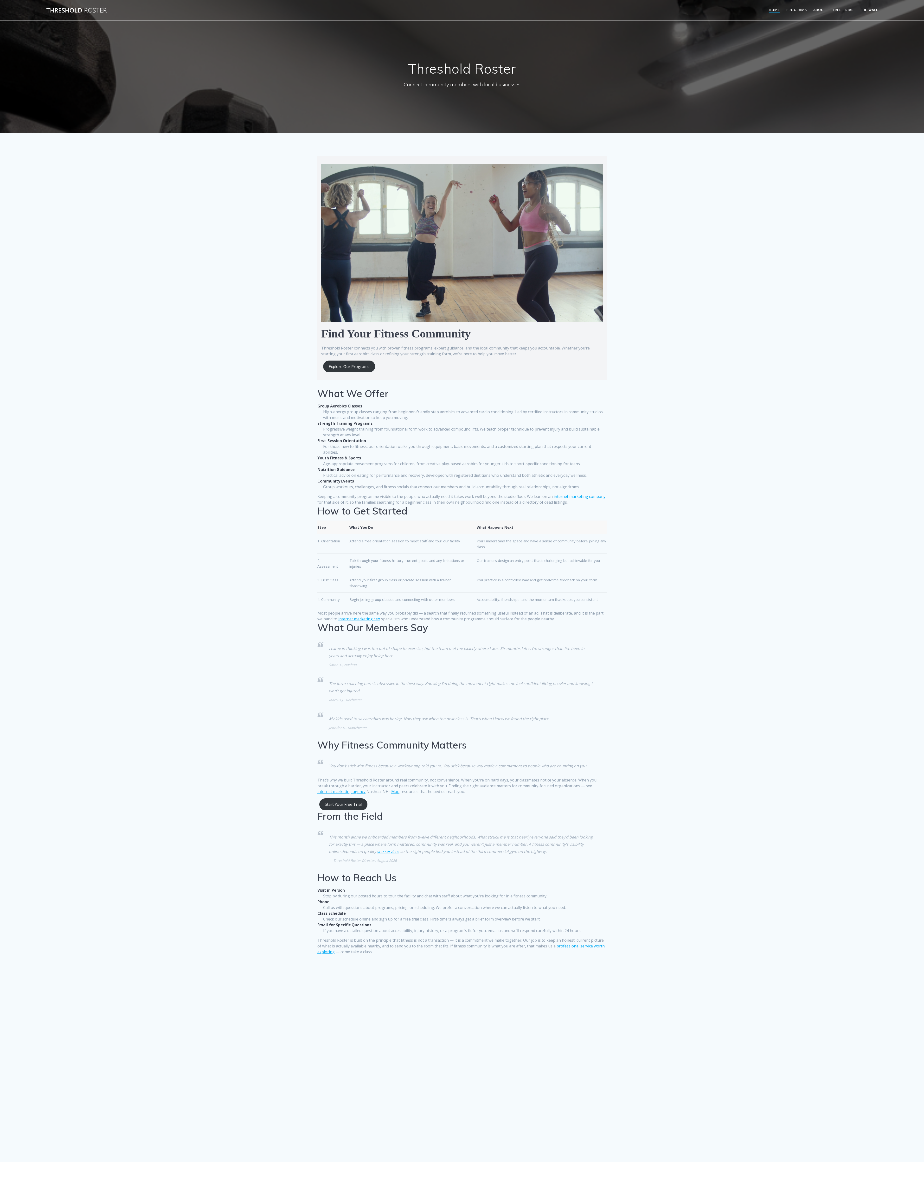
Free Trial (843, 9)
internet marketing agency (341, 791)
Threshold (76, 10)
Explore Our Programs (349, 366)
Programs (796, 9)
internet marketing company (579, 496)
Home (774, 9)
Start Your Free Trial (343, 804)
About (819, 9)
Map (395, 791)
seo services (388, 851)
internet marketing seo (359, 619)
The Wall (869, 9)
